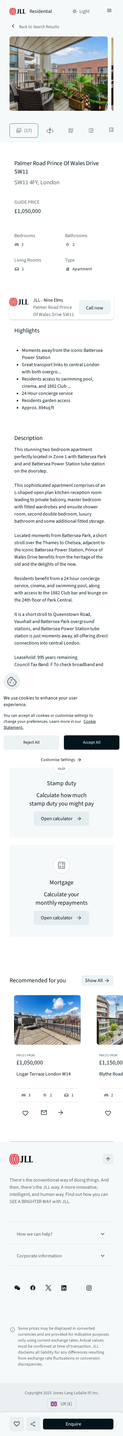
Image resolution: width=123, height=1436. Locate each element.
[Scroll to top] (108, 1159)
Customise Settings (58, 760)
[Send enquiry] (44, 1112)
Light (84, 11)
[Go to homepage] (21, 1159)
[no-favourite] (25, 1113)
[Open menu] (109, 11)
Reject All (31, 742)
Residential (41, 11)
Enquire (74, 1424)
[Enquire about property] (60, 1112)
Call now (94, 308)
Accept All (92, 742)
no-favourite (16, 1424)
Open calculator (57, 818)
